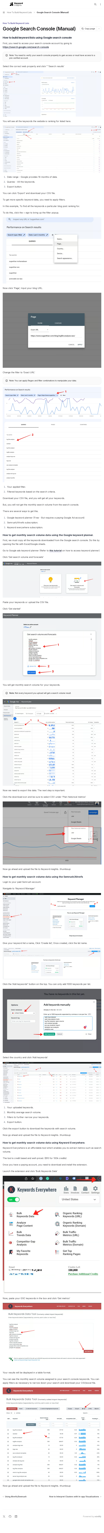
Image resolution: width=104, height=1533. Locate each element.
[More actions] (100, 4)
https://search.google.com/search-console (26, 47)
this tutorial (55, 550)
